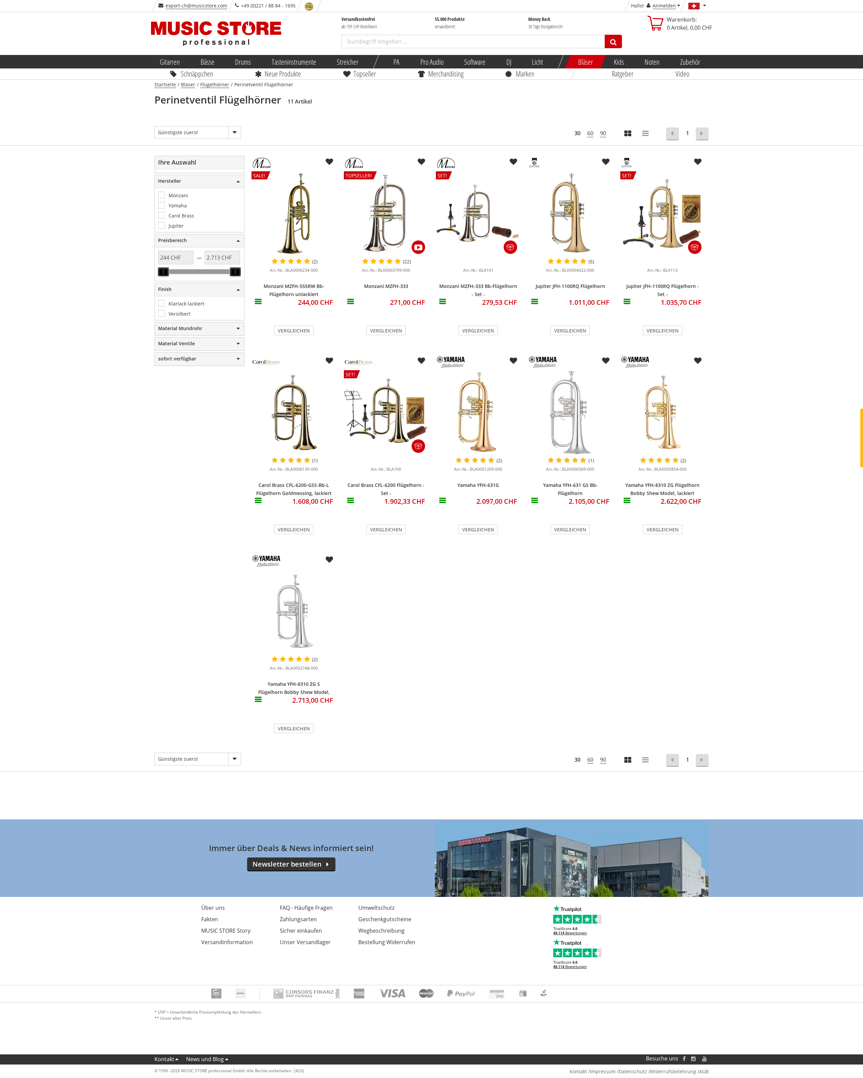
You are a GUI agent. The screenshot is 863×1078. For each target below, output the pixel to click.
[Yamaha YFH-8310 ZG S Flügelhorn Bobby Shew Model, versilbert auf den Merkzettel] (329, 559)
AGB (704, 1071)
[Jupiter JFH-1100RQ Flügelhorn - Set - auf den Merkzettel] (698, 162)
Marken (525, 73)
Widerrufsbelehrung (673, 1071)
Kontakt (164, 1059)
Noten (652, 62)
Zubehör (690, 62)
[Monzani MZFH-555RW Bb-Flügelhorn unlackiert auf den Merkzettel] (329, 162)
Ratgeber (622, 73)
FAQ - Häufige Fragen (306, 907)
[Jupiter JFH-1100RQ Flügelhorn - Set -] (663, 260)
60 (590, 133)
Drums (243, 62)
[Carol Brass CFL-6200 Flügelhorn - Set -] (386, 459)
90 (603, 133)
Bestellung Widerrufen (386, 942)
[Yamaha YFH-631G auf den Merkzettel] (513, 361)
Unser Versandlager (305, 942)
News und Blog (205, 1059)
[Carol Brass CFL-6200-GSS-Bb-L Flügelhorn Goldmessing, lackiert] (293, 412)
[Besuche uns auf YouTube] (705, 1058)
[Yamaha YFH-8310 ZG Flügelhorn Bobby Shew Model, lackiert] (662, 412)
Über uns (213, 907)
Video (682, 73)
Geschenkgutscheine (384, 919)
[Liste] (645, 134)
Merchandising (446, 73)
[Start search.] (613, 41)
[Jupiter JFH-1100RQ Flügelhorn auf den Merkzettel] (605, 162)
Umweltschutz (376, 907)
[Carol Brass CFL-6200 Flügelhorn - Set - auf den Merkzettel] (421, 361)
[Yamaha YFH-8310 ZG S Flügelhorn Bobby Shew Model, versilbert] (293, 611)
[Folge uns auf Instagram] (693, 1058)
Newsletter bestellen (287, 864)
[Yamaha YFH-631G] (478, 412)
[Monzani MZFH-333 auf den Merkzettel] (421, 162)
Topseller (365, 73)
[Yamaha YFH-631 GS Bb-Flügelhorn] (570, 412)
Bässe (207, 62)
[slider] (163, 271)
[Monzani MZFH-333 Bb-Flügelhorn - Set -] (478, 260)
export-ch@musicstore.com (196, 5)
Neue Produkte (283, 73)
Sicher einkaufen (301, 930)
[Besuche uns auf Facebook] (684, 1058)
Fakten (209, 919)
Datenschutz (633, 1071)
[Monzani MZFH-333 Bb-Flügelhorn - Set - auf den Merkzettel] (513, 162)
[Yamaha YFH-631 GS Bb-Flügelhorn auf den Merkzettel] (605, 361)
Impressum (603, 1071)
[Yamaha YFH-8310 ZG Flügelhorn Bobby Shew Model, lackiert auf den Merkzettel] (698, 361)
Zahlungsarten (298, 919)
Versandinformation (227, 942)
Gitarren (170, 62)
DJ (508, 62)
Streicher (347, 62)
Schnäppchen (197, 73)
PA (396, 62)
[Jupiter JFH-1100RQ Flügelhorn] (570, 213)
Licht (537, 62)
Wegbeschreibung (381, 930)
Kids (619, 62)
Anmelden (664, 5)
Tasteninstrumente (293, 62)
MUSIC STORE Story (225, 930)
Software (474, 62)
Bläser (585, 62)
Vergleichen (294, 330)
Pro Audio (431, 62)
